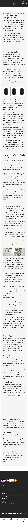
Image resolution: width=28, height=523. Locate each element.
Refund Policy (4, 493)
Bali (20, 369)
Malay (22, 98)
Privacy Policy (4, 488)
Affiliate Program (5, 496)
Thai (18, 98)
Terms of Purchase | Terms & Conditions (10, 491)
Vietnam (7, 99)
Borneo (18, 384)
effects (19, 142)
